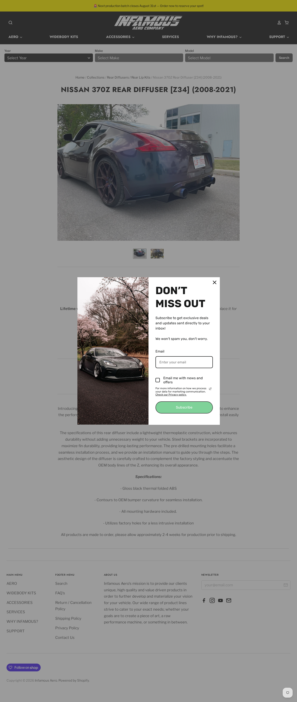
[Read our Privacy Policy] (210, 388)
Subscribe (184, 407)
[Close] (214, 282)
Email (159, 351)
